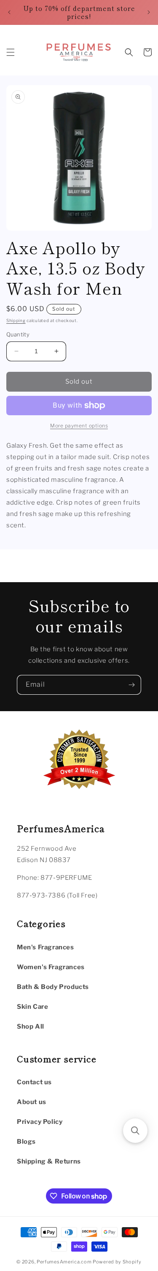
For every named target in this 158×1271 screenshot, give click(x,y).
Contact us (34, 1082)
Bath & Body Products (53, 987)
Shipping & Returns (49, 1161)
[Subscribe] (131, 685)
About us (31, 1102)
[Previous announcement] (9, 12)
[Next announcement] (148, 12)
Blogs (26, 1141)
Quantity (17, 334)
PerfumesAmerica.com (64, 1262)
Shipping (16, 320)
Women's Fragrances (51, 967)
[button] (10, 52)
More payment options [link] (79, 425)
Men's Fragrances (45, 947)
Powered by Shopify (117, 1262)
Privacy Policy (39, 1122)
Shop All (30, 1026)
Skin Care (32, 1006)
